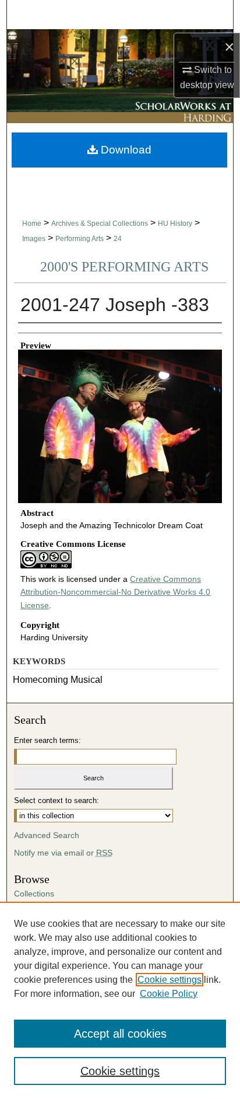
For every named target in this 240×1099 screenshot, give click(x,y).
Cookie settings (169, 980)
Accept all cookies (120, 1033)
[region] (120, 1000)
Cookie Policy (168, 994)
